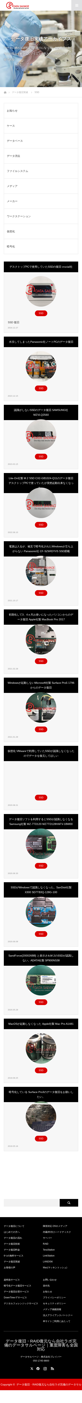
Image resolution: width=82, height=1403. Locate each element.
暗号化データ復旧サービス (17, 1285)
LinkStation (49, 1255)
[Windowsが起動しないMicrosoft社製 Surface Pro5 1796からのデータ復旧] (41, 707)
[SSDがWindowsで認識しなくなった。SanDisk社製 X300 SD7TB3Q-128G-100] (41, 912)
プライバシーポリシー (54, 1297)
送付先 (46, 1285)
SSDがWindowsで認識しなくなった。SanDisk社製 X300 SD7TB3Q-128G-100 (41, 890)
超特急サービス (12, 1279)
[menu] (76, 5)
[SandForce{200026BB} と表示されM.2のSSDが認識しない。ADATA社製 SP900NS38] (41, 980)
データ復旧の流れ (13, 1238)
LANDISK (48, 1261)
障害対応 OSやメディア (55, 1226)
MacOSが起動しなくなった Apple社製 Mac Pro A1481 (41, 1023)
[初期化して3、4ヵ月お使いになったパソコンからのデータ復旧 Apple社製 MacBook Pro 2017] (41, 639)
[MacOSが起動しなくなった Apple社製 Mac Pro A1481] (41, 1048)
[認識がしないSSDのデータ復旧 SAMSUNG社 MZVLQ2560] (41, 434)
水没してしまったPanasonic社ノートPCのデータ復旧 (41, 341)
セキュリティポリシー (54, 1303)
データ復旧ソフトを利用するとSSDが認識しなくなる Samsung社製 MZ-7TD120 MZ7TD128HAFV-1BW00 (41, 821)
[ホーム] (5, 91)
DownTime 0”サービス (15, 1297)
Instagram (44, 1368)
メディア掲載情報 (52, 1309)
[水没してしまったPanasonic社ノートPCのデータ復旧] (41, 366)
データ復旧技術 (12, 1244)
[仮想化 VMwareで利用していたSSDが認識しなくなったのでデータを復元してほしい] (41, 775)
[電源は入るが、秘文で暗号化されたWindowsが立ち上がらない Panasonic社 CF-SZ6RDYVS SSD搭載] (41, 571)
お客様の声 (9, 1267)
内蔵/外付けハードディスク (57, 1232)
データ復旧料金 (12, 1249)
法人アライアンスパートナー (58, 1315)
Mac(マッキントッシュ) (55, 1267)
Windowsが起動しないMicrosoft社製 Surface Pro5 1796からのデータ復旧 (41, 685)
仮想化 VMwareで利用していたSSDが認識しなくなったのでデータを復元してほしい (41, 753)
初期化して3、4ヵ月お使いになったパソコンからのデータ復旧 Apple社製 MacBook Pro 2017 (41, 617)
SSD (41, 313)
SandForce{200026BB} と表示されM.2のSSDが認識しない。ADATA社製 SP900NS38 (41, 958)
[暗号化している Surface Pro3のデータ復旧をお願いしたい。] (41, 1116)
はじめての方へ (12, 1232)
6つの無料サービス (13, 1255)
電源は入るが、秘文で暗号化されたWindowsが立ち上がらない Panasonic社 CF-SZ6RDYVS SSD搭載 (41, 549)
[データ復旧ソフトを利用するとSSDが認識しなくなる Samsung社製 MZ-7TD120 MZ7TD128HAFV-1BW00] (41, 844)
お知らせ (47, 1291)
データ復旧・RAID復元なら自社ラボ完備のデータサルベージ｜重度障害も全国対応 (41, 1345)
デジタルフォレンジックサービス (21, 1303)
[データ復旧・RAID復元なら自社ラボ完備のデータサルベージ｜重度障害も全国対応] (17, 5)
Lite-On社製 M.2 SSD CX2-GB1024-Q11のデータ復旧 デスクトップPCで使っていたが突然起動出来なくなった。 (41, 483)
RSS (52, 1368)
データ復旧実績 (12, 1261)
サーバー (47, 1238)
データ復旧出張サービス (16, 1291)
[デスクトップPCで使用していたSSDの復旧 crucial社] (41, 291)
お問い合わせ (50, 1279)
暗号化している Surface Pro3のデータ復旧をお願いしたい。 (41, 1094)
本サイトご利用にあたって (56, 1321)
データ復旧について (14, 1226)
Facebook (37, 1368)
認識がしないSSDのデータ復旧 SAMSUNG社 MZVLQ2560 (41, 412)
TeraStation (49, 1249)
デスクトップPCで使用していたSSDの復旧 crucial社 (41, 266)
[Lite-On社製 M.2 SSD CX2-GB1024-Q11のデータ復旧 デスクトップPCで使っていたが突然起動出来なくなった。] (41, 503)
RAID (45, 1244)
